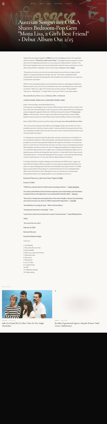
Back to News (23, 11)
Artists (33, 3)
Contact (69, 3)
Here (39, 236)
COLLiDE (73, 201)
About (41, 3)
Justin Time (58, 3)
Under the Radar (73, 187)
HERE (61, 178)
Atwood (75, 194)
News (49, 3)
